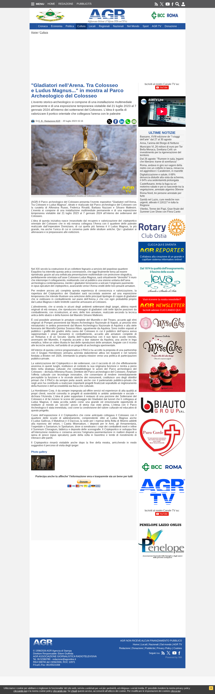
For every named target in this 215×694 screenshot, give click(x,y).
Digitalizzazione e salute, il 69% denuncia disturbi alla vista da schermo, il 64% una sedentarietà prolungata (162, 177)
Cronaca (43, 26)
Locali (92, 26)
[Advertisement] (107, 58)
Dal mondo (165, 644)
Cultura (81, 26)
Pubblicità (150, 648)
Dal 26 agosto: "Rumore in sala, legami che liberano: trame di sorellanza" (162, 160)
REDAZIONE (65, 4)
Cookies (177, 648)
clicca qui (175, 691)
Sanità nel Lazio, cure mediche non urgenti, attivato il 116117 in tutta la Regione (159, 202)
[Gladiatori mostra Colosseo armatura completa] (43, 462)
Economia (56, 26)
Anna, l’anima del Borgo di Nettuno (159, 143)
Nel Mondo (133, 26)
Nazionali (118, 26)
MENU (40, 4)
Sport (146, 26)
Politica (70, 26)
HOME (51, 4)
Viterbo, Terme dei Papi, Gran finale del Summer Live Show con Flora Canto (162, 210)
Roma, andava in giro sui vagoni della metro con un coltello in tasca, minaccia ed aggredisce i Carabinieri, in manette (162, 168)
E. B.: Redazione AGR (49, 121)
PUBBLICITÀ (84, 4)
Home (34, 32)
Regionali (104, 26)
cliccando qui (20, 691)
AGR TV (156, 26)
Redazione (124, 648)
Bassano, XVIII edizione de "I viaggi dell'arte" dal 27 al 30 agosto (160, 138)
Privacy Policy (164, 648)
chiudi (74, 691)
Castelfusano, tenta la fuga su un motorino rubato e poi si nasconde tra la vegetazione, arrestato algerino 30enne (162, 186)
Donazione (171, 26)
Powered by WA (173, 657)
